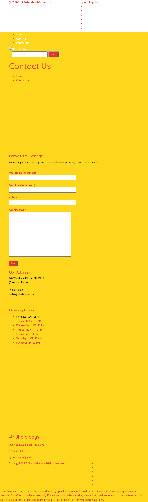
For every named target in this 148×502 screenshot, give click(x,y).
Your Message (17, 210)
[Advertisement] (74, 110)
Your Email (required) (22, 185)
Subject (14, 197)
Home (19, 76)
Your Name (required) (22, 172)
